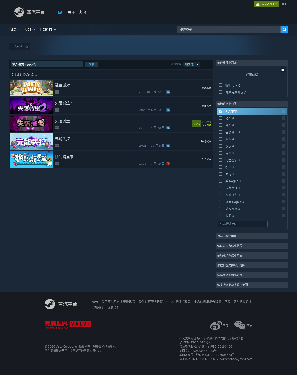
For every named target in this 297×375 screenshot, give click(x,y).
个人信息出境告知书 (207, 301)
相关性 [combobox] (189, 64)
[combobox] (229, 29)
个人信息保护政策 (178, 301)
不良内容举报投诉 (237, 301)
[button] (15, 29)
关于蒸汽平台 (111, 301)
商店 (61, 12)
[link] (209, 123)
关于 (71, 12)
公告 (95, 301)
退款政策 (129, 301)
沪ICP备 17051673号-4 (195, 342)
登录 (284, 4)
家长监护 (114, 307)
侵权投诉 (98, 307)
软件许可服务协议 (151, 301)
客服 (82, 12)
